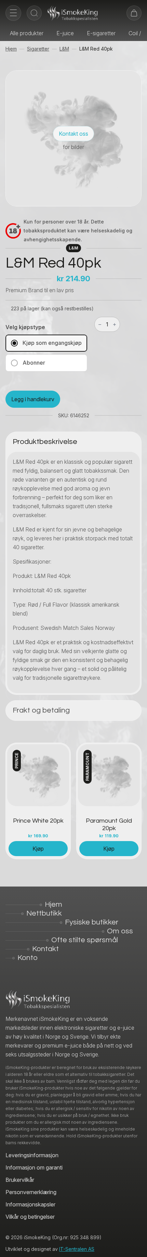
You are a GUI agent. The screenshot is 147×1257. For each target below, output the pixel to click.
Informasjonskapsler (30, 1204)
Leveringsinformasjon (31, 1155)
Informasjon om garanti (34, 1167)
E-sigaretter (101, 33)
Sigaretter (38, 49)
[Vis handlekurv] (134, 13)
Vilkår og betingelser (30, 1216)
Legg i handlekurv (32, 399)
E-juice (65, 33)
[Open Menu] (13, 13)
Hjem (11, 49)
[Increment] (114, 324)
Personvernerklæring (30, 1192)
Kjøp (38, 848)
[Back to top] (136, 1246)
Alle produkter (26, 33)
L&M (64, 49)
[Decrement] (100, 324)
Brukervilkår (19, 1179)
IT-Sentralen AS (76, 1249)
